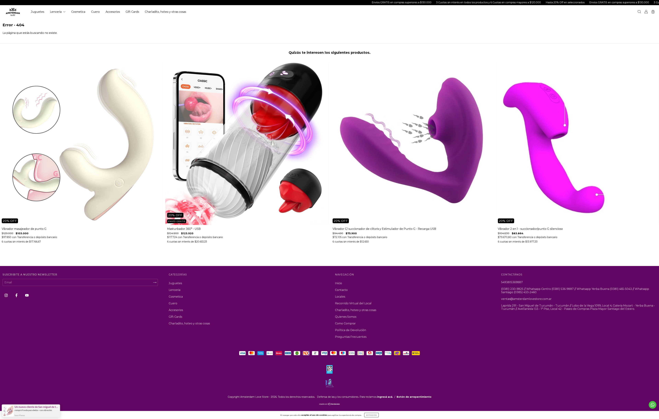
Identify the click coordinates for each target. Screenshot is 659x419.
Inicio (338, 283)
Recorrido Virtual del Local (353, 303)
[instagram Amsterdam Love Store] (6, 295)
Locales (340, 296)
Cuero (95, 11)
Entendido (371, 415)
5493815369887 (512, 282)
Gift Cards (132, 11)
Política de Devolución (350, 330)
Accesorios (113, 11)
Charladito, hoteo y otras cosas (165, 11)
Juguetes (37, 11)
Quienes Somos (345, 316)
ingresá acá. (385, 396)
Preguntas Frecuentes (350, 336)
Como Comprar (345, 323)
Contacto (341, 290)
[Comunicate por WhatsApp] (652, 405)
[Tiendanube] (329, 404)
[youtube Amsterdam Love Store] (26, 295)
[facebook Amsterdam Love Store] (17, 295)
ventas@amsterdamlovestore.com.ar (526, 299)
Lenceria (56, 11)
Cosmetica (78, 11)
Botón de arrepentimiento (414, 396)
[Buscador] (639, 12)
